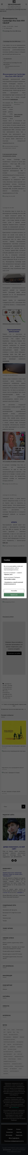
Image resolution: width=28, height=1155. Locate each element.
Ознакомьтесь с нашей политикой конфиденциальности (13, 583)
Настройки (14, 591)
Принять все (14, 595)
